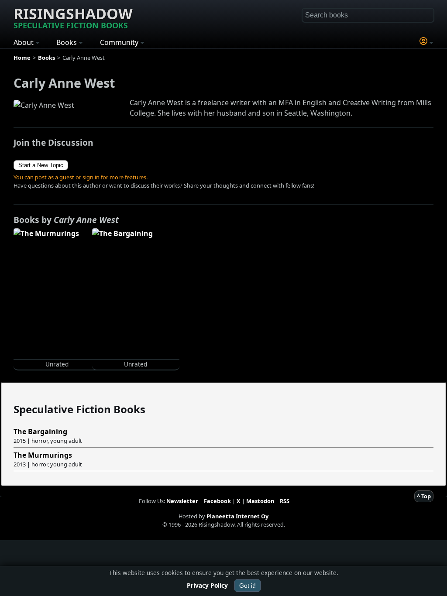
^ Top (424, 496)
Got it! (247, 585)
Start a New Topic (40, 165)
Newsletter (182, 501)
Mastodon (260, 501)
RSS (284, 501)
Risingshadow (73, 17)
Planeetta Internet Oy (237, 516)
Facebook (217, 501)
